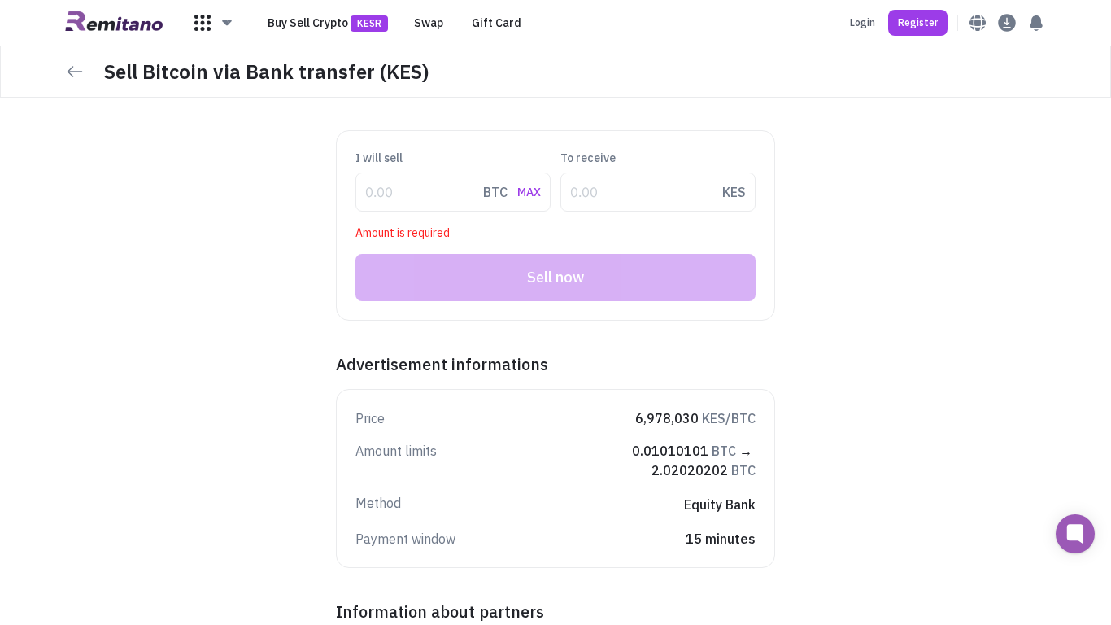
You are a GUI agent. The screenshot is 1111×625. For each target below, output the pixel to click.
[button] (214, 23)
